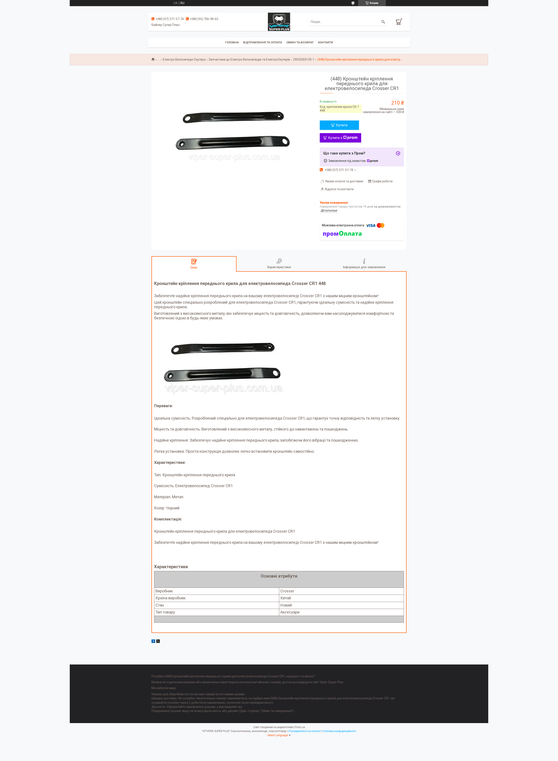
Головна (232, 42)
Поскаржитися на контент (305, 731)
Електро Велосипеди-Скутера (184, 59)
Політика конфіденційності (339, 731)
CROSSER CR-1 (303, 59)
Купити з (335, 138)
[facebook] (153, 642)
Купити (341, 125)
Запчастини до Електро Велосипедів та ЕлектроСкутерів (249, 59)
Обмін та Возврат (300, 42)
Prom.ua (300, 727)
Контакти (325, 42)
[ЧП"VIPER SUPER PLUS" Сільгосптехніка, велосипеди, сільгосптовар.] (279, 21)
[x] (158, 642)
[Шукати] (383, 21)
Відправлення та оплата (262, 42)
